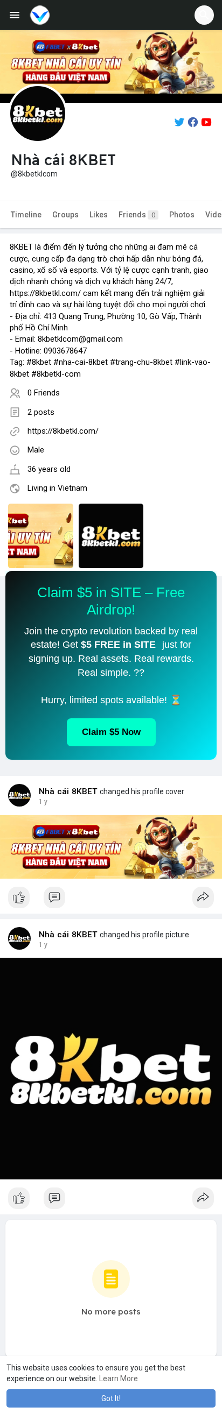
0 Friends (43, 393)
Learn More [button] (118, 1378)
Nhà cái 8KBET (68, 791)
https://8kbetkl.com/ (63, 431)
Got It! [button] (111, 1398)
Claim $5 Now (111, 732)
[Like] (111, 900)
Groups (65, 214)
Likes (98, 214)
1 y (43, 801)
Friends (137, 214)
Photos (182, 214)
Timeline (26, 214)
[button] (204, 15)
